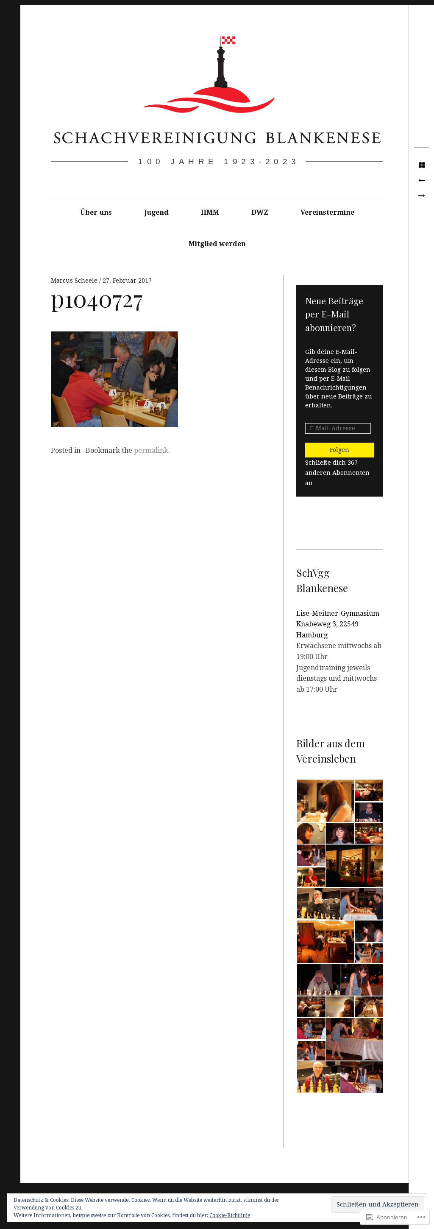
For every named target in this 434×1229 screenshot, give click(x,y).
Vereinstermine (327, 212)
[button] (325, 801)
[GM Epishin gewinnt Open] (421, 180)
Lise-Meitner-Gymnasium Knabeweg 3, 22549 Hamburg (337, 624)
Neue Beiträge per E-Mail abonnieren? (334, 314)
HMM (210, 212)
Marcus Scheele (75, 280)
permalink (151, 450)
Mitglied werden (217, 244)
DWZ (259, 212)
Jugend (156, 212)
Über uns (96, 212)
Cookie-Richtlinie (229, 1215)
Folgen (339, 449)
